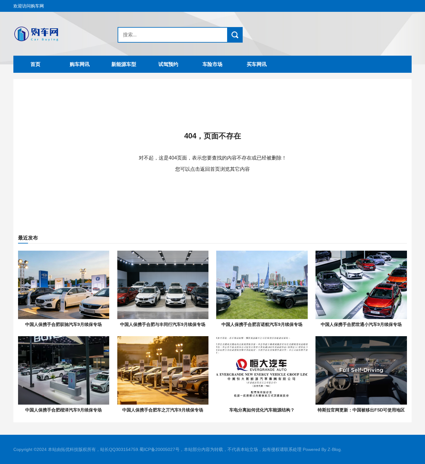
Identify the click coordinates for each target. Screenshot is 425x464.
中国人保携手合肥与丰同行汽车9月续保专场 (162, 324)
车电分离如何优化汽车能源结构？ (262, 409)
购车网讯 (80, 64)
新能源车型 (123, 64)
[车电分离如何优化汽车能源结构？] (261, 370)
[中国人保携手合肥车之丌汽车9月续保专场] (162, 370)
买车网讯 (257, 64)
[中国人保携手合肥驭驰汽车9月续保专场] (63, 285)
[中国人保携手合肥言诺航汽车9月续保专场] (261, 285)
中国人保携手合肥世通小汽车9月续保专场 (361, 324)
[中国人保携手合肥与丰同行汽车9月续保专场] (162, 285)
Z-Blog (334, 449)
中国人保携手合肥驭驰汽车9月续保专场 (63, 324)
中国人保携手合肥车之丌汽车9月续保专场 (162, 409)
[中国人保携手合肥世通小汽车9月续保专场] (361, 285)
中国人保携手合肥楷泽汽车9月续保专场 (63, 409)
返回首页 (210, 169)
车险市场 (212, 64)
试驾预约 (168, 64)
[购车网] (52, 34)
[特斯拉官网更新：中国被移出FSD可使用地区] (361, 370)
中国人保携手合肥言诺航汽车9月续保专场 (262, 324)
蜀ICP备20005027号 (159, 449)
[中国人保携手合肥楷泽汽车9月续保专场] (63, 370)
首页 (35, 64)
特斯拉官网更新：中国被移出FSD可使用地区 (361, 409)
